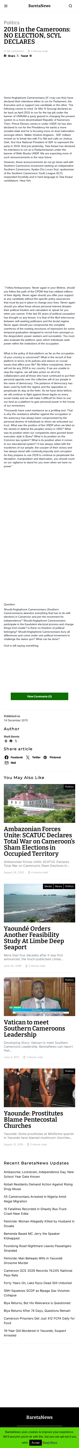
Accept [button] (36, 1442)
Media (48, 886)
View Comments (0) (39, 696)
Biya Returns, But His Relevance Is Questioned (37, 1303)
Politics (12, 22)
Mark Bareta (11, 736)
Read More (50, 1442)
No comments (15, 51)
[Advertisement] (34, 79)
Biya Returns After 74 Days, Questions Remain (37, 1311)
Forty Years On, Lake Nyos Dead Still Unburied (38, 1283)
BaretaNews (39, 5)
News (58, 886)
